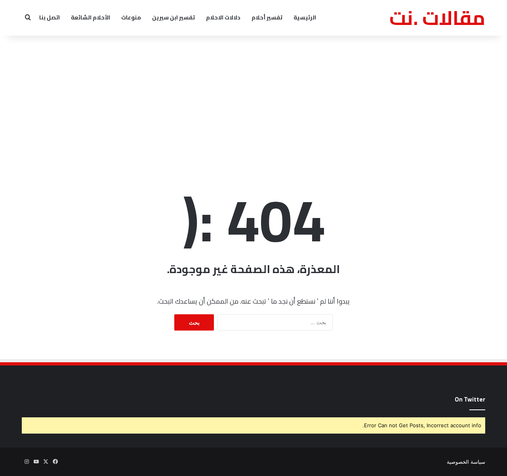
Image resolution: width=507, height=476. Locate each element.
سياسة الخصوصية (466, 462)
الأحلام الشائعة (90, 17)
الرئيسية (305, 17)
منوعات (131, 17)
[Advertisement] (253, 99)
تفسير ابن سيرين (173, 17)
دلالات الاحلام (223, 17)
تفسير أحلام (267, 17)
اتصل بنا (49, 17)
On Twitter (470, 399)
